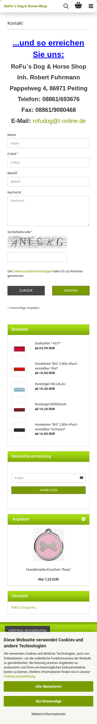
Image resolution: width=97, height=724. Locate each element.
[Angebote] (84, 519)
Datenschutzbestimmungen (32, 271)
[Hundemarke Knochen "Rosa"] (48, 544)
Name (11, 135)
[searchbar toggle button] (66, 6)
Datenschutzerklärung (19, 676)
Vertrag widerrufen (27, 630)
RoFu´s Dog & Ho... (24, 607)
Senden (71, 290)
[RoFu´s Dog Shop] (23, 6)
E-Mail (12, 154)
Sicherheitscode (19, 232)
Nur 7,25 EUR (48, 579)
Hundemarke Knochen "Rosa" (48, 570)
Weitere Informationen (48, 714)
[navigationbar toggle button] (91, 6)
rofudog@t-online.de (59, 120)
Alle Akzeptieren (49, 686)
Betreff (12, 173)
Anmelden (48, 490)
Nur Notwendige (48, 701)
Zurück (26, 290)
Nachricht (14, 192)
